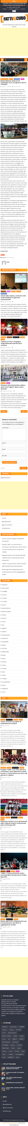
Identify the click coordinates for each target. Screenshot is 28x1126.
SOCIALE (22, 337)
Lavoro (4, 621)
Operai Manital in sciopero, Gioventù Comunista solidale (24, 411)
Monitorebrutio (6, 635)
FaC (8, 262)
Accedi (4, 518)
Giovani (4, 618)
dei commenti (7, 525)
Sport (3, 672)
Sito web (4, 455)
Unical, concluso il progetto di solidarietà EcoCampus (13, 540)
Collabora (22, 9)
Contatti (11, 9)
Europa (4, 615)
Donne (8, 291)
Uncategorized (6, 682)
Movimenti (5, 638)
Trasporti (4, 678)
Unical (11, 79)
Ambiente (4, 585)
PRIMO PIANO (16, 337)
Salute (4, 658)
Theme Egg (22, 1120)
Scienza (19, 291)
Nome (4, 443)
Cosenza (4, 598)
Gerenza (5, 9)
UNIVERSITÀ (16, 79)
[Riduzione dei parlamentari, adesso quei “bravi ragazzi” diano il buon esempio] (14, 373)
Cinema (4, 595)
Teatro (4, 675)
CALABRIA (3, 337)
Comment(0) (16, 86)
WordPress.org (6, 528)
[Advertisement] (14, 42)
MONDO (13, 291)
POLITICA (3, 383)
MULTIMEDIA (5, 642)
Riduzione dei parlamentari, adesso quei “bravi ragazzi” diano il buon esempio (13, 387)
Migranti (4, 628)
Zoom (22, 79)
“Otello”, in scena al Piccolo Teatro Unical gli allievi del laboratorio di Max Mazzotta (14, 565)
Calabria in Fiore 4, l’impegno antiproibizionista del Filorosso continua (11, 343)
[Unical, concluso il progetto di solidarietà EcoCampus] (14, 709)
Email (4, 449)
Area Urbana (5, 588)
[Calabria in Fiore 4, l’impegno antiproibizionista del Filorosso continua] (14, 327)
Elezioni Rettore (4, 79)
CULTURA (3, 291)
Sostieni (16, 9)
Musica (4, 645)
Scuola (4, 665)
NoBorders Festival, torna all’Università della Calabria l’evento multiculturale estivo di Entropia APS (13, 558)
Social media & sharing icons (11, 1123)
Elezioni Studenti (6, 611)
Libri (3, 625)
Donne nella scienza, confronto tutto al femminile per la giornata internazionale (13, 297)
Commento (5, 428)
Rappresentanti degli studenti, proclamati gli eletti (5, 411)
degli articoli (6, 521)
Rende (4, 655)
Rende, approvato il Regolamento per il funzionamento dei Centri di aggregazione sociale (13, 572)
